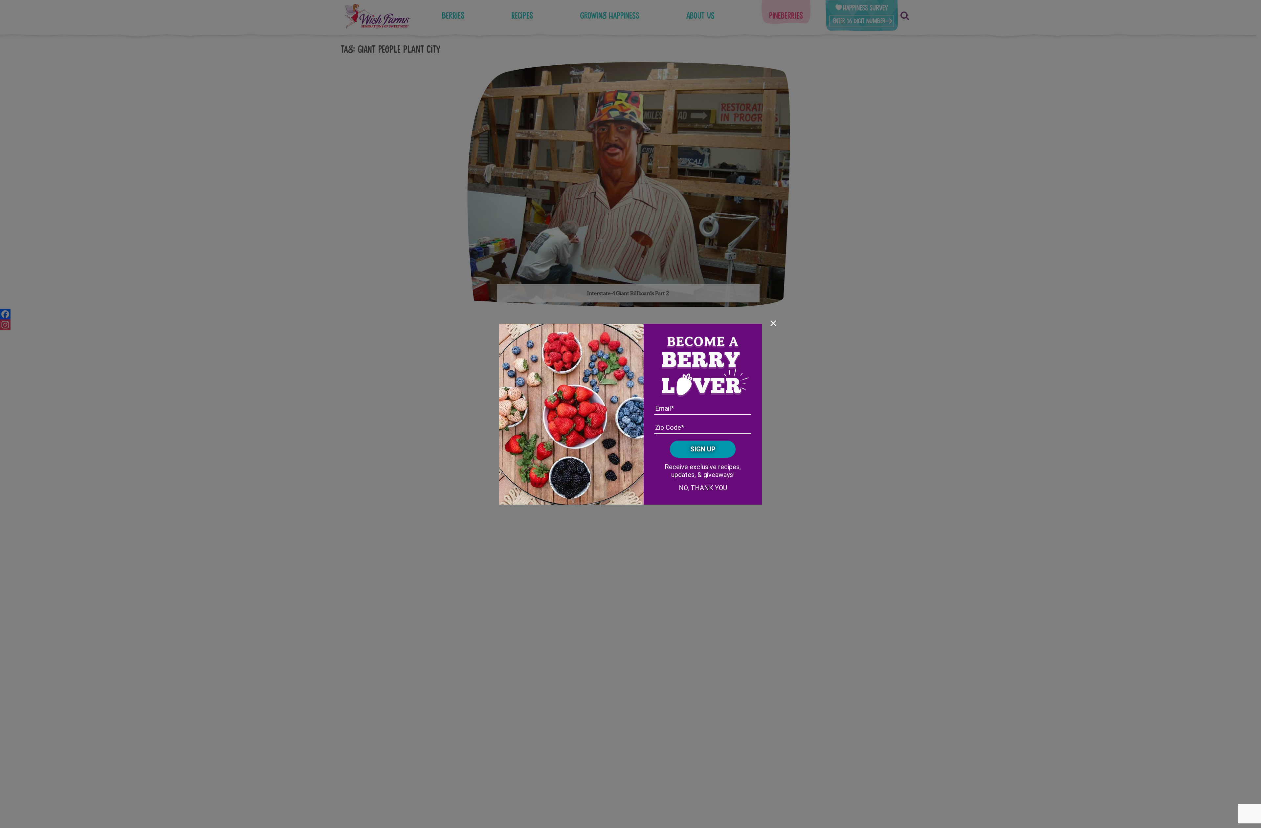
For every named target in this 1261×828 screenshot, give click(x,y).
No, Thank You (703, 488)
